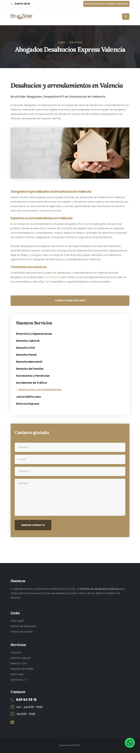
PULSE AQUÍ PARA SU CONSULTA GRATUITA (106, 3)
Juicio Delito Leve (28, 397)
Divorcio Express (27, 404)
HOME (61, 42)
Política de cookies (22, 631)
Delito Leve (17, 674)
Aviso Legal (17, 620)
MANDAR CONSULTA (33, 525)
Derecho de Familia (29, 369)
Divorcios (16, 652)
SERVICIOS (75, 42)
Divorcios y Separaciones (34, 334)
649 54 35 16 (26, 699)
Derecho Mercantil (29, 362)
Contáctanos (52, 277)
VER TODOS (17, 679)
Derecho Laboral (27, 341)
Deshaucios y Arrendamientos (40, 390)
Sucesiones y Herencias (33, 376)
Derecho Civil (25, 348)
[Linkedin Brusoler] (12, 722)
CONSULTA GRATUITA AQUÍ (70, 300)
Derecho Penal (26, 355)
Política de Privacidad (23, 626)
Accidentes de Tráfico (31, 383)
